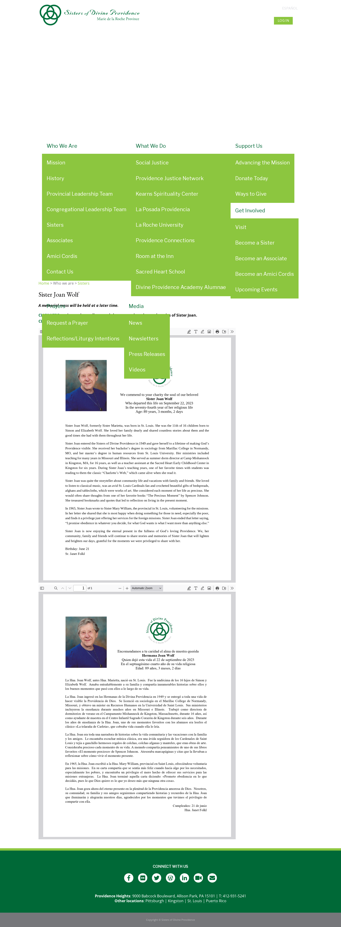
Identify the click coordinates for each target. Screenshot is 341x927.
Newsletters (143, 339)
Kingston (175, 900)
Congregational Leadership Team (86, 209)
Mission (56, 163)
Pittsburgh (154, 900)
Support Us (248, 146)
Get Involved (250, 210)
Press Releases (147, 354)
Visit (240, 227)
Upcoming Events (256, 289)
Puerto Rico (216, 900)
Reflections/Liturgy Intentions (83, 339)
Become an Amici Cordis (264, 274)
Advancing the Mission (262, 163)
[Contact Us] (212, 878)
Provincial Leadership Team (80, 194)
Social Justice (152, 163)
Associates (60, 240)
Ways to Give (251, 194)
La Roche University (159, 225)
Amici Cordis (62, 256)
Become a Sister (255, 243)
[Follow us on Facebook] (128, 878)
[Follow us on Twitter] (156, 878)
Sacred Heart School (160, 272)
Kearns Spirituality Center (167, 194)
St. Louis (194, 900)
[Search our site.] (298, 20)
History (55, 178)
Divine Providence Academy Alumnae (181, 287)
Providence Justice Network (170, 178)
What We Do (151, 146)
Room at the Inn (155, 256)
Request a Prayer (67, 323)
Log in (283, 21)
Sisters (55, 225)
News (135, 323)
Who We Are (62, 146)
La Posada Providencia (163, 209)
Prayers (56, 306)
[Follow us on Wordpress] (170, 878)
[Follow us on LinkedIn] (184, 878)
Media (136, 306)
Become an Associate (261, 258)
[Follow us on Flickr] (142, 878)
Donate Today (251, 178)
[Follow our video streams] (198, 878)
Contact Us (60, 272)
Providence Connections (165, 240)
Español (290, 8)
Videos (137, 370)
